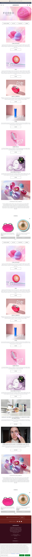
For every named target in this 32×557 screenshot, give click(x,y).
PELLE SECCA (20, 23)
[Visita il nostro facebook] (17, 522)
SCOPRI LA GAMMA (6, 23)
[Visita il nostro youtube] (21, 522)
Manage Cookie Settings (4, 555)
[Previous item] (1, 228)
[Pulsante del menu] (1, 5)
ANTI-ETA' (13, 23)
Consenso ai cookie (15, 534)
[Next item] (30, 228)
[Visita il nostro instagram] (19, 522)
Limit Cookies (27, 555)
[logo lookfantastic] (16, 5)
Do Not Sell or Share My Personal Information (15, 535)
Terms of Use (18, 553)
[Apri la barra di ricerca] (3, 5)
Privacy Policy (13, 553)
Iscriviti (22, 517)
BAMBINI (26, 23)
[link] (28, 5)
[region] (15, 550)
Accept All (21, 555)
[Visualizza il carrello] (30, 5)
